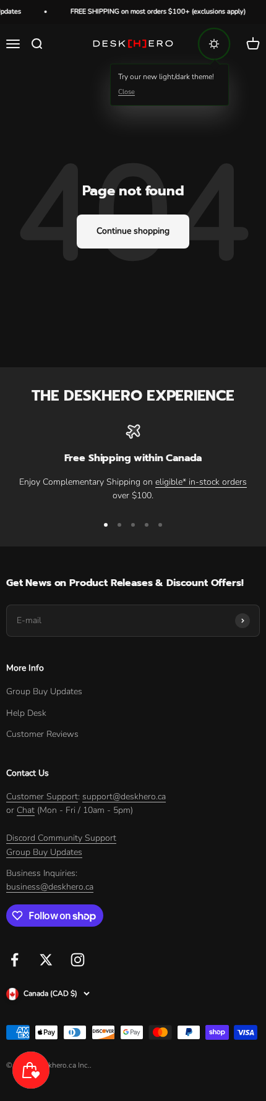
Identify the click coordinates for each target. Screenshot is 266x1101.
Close (126, 91)
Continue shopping (133, 231)
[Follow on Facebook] (14, 959)
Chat (26, 810)
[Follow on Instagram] (77, 959)
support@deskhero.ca (124, 796)
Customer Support (42, 796)
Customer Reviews (42, 734)
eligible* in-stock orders (201, 482)
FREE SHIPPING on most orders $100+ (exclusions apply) (154, 11)
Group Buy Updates (44, 691)
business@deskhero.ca (49, 887)
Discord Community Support (61, 838)
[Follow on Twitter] (46, 959)
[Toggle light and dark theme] (214, 44)
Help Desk (26, 713)
